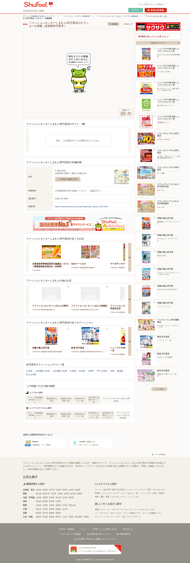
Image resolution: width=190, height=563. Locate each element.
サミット (98, 517)
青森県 (45, 490)
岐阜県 (51, 501)
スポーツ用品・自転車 (155, 493)
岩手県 (51, 490)
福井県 (71, 497)
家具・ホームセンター (156, 490)
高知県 (58, 513)
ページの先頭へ (159, 454)
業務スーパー (100, 509)
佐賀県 (45, 517)
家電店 (97, 493)
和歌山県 (72, 505)
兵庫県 (45, 505)
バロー (118, 517)
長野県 (45, 497)
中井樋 (73, 371)
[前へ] (27, 140)
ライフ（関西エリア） (132, 513)
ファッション (107, 493)
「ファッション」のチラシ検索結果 (75, 16)
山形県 (71, 490)
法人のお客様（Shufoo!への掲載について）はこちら (95, 539)
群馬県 (79, 494)
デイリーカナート (133, 517)
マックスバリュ (127, 509)
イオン (152, 509)
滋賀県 (58, 505)
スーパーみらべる (141, 509)
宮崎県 (71, 517)
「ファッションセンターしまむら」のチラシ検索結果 (116, 16)
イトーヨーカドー (102, 513)
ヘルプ (83, 529)
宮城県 (58, 490)
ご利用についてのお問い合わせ (104, 529)
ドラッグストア (140, 490)
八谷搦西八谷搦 (42, 371)
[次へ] (129, 140)
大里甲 (91, 371)
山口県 (64, 509)
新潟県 (51, 497)
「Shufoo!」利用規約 (65, 529)
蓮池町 (120, 371)
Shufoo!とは (128, 529)
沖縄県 (86, 517)
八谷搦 (29, 371)
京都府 (51, 505)
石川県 (64, 497)
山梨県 (38, 497)
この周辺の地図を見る (67, 179)
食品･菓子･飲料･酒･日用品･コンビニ (118, 490)
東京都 (38, 494)
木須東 (82, 371)
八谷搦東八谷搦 (59, 371)
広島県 (45, 509)
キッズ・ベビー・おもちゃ (124, 493)
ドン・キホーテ (113, 509)
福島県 (77, 490)
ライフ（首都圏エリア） (152, 513)
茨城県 (66, 494)
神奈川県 (46, 494)
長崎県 (51, 517)
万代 (112, 513)
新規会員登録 (156, 10)
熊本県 (58, 517)
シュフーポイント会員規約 (70, 534)
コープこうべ (108, 517)
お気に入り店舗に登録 (127, 24)
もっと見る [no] (159, 389)
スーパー (98, 490)
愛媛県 (51, 513)
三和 (123, 517)
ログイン (135, 10)
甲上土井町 (31, 374)
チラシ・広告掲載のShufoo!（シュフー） (39, 16)
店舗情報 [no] (113, 24)
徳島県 (38, 513)
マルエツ (118, 513)
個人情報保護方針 (123, 534)
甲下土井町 (102, 371)
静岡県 (45, 501)
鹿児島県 (78, 517)
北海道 (38, 490)
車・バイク (140, 493)
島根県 (58, 509)
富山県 (58, 497)
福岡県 (38, 517)
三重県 (58, 501)
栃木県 (73, 494)
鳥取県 (51, 509)
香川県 (45, 513)
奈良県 (64, 505)
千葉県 (60, 494)
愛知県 (38, 501)
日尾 (112, 371)
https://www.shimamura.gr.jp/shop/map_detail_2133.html (81, 206)
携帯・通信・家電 (102, 497)
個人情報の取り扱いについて (98, 534)
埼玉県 (53, 494)
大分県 (64, 517)
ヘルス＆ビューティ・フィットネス (124, 497)
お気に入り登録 (68, 287)
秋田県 (64, 490)
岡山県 (38, 509)
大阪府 (38, 505)
